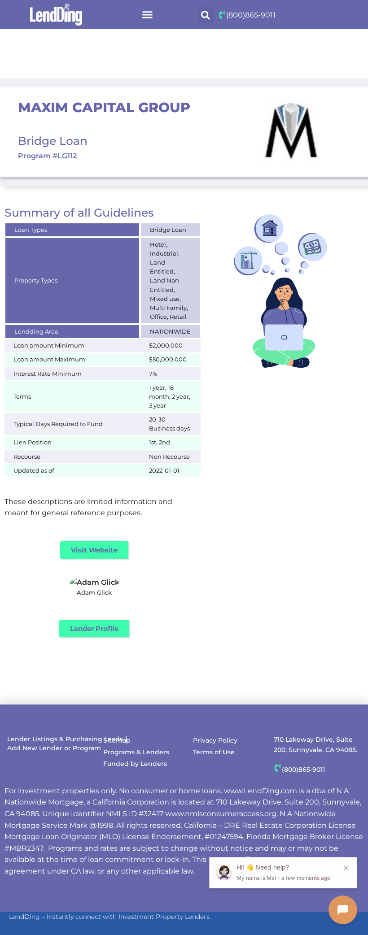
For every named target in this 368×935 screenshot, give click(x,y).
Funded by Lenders (135, 764)
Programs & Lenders (136, 752)
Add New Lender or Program (54, 748)
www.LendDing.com (260, 791)
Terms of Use (214, 752)
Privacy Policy (215, 740)
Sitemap (117, 740)
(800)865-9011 (251, 15)
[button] (147, 14)
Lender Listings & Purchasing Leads (65, 739)
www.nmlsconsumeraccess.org (220, 813)
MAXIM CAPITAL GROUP (104, 107)
